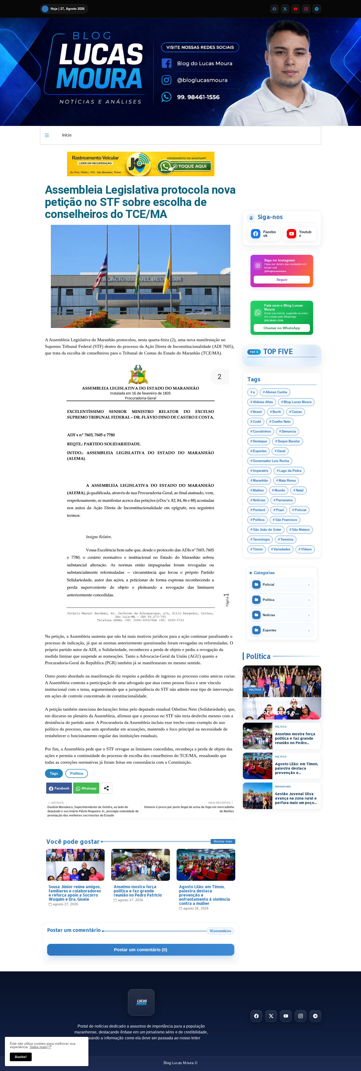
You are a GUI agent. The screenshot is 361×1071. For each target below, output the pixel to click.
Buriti (277, 412)
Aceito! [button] (21, 1057)
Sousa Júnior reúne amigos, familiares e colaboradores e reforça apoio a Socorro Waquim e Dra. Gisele (75, 892)
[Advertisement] (282, 177)
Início (66, 135)
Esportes (259, 451)
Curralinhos (262, 431)
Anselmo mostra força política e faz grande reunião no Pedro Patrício (138, 890)
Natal (300, 490)
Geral (281, 451)
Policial (300, 510)
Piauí (280, 510)
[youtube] (295, 8)
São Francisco (286, 520)
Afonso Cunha (276, 392)
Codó (257, 421)
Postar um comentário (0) (140, 949)
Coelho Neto (281, 421)
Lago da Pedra (290, 471)
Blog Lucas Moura (297, 402)
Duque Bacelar (289, 441)
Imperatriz (260, 471)
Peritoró (259, 510)
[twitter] (285, 8)
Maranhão (260, 480)
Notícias (259, 500)
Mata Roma (287, 480)
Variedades (282, 549)
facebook (269, 234)
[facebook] (274, 8)
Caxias (297, 412)
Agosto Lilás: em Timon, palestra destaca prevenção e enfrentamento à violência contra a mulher (204, 894)
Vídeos (306, 549)
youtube (305, 234)
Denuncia (289, 431)
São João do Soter (267, 529)
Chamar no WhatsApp (282, 328)
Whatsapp (89, 788)
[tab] (66, 135)
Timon (258, 549)
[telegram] (316, 8)
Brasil (257, 412)
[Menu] (47, 135)
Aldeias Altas (263, 402)
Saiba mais (38, 1047)
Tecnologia (261, 539)
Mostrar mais (223, 841)
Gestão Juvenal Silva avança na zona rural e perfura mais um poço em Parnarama (296, 798)
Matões (258, 490)
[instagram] (306, 8)
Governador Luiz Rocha (271, 461)
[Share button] (106, 788)
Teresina (286, 539)
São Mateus (301, 529)
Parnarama (284, 500)
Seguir (282, 280)
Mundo (280, 490)
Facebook (62, 788)
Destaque (260, 441)
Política (76, 773)
